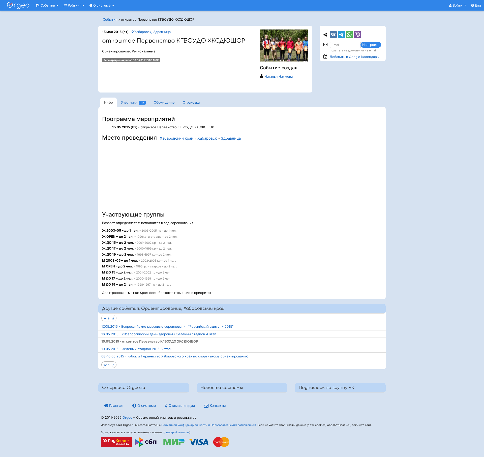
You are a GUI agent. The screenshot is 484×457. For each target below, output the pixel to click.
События (48, 5)
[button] (458, 5)
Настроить (370, 45)
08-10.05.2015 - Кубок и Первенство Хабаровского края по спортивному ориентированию (175, 356)
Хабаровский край (176, 138)
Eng (477, 5)
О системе (102, 5)
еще (110, 318)
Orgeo (127, 417)
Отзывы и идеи (181, 405)
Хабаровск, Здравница (152, 32)
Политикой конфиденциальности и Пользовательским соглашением (208, 425)
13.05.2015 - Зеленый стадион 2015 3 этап (136, 349)
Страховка (191, 102)
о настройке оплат (176, 432)
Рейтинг (74, 5)
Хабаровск (207, 138)
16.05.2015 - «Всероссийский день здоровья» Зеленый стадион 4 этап (158, 334)
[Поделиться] (333, 34)
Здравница (231, 138)
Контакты (217, 405)
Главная (115, 405)
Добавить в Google (354, 57)
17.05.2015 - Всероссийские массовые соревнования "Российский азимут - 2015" (167, 326)
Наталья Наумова (278, 76)
